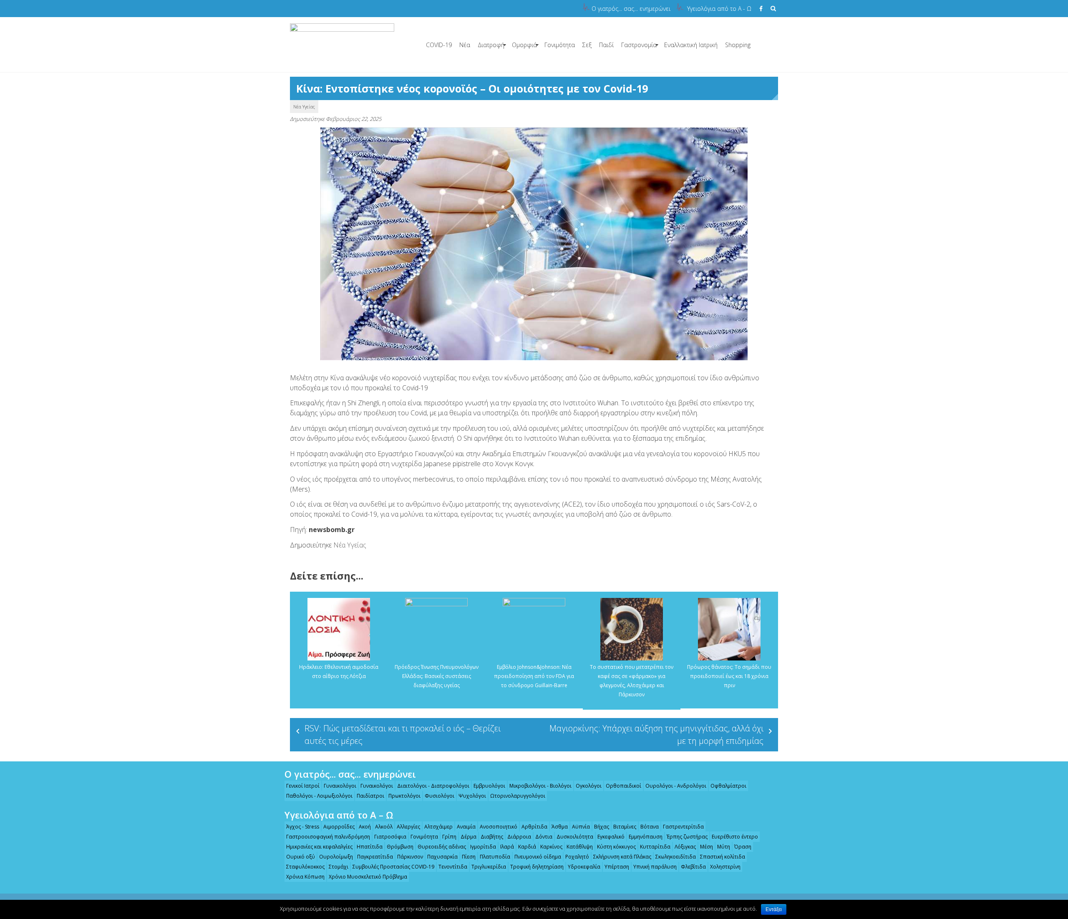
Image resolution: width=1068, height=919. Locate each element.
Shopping (738, 45)
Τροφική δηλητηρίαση (537, 866)
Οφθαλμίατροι (728, 785)
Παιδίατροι (370, 795)
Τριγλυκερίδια (488, 866)
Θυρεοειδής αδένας (442, 846)
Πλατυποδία (495, 856)
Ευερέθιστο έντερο (735, 836)
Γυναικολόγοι (340, 785)
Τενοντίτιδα (452, 866)
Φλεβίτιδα (693, 866)
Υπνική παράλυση (655, 866)
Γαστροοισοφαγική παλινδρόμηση (328, 836)
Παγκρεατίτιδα (375, 856)
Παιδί (606, 45)
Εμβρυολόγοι (489, 785)
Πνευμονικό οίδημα (537, 856)
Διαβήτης (492, 836)
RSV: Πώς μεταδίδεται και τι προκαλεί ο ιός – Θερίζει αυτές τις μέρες (403, 734)
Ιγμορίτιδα (483, 846)
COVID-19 (439, 45)
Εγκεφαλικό (611, 836)
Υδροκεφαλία (584, 866)
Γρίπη (449, 836)
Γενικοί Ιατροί (303, 785)
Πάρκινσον (410, 856)
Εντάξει (774, 909)
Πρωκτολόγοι (404, 795)
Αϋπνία (581, 826)
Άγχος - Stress (302, 826)
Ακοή (365, 826)
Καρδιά (527, 846)
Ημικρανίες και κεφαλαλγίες (319, 846)
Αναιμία (466, 826)
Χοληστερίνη (725, 866)
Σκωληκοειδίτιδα (675, 856)
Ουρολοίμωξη (336, 856)
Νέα (464, 45)
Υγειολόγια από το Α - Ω (719, 9)
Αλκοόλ (384, 826)
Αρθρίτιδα (534, 826)
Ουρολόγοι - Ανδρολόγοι (675, 785)
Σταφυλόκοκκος (305, 866)
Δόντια (543, 836)
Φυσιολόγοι (439, 795)
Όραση (742, 846)
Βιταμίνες (624, 826)
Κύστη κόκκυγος (616, 846)
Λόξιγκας (685, 846)
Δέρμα (468, 836)
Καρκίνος (551, 846)
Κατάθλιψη (580, 846)
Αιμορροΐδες (339, 826)
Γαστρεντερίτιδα (683, 826)
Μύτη (723, 846)
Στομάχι (338, 866)
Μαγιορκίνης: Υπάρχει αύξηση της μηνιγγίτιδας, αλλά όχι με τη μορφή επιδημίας (656, 734)
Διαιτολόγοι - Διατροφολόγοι (433, 785)
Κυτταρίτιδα (655, 846)
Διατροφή (491, 45)
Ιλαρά (507, 846)
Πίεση (469, 856)
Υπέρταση (617, 866)
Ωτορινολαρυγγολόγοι (517, 795)
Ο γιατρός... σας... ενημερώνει (631, 9)
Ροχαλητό (577, 856)
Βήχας (601, 826)
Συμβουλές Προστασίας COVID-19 (393, 866)
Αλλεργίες (408, 826)
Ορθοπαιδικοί (623, 785)
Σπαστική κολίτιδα (722, 856)
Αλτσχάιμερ (438, 826)
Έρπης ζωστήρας (687, 836)
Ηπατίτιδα (370, 846)
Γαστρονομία (639, 45)
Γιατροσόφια (390, 836)
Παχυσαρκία (442, 856)
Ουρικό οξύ (300, 856)
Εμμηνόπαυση (645, 836)
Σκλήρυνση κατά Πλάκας (622, 856)
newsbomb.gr (332, 529)
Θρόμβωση (400, 846)
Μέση (706, 846)
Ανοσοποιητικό (498, 826)
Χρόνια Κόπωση (305, 876)
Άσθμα (560, 826)
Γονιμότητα (559, 45)
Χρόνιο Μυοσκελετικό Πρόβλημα (368, 876)
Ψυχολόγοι (472, 795)
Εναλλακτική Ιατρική (691, 45)
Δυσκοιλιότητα (575, 836)
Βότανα (649, 826)
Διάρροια (519, 836)
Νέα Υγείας (304, 106)
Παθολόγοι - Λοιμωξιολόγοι (319, 795)
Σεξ (587, 45)
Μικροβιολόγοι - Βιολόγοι (540, 785)
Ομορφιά (524, 45)
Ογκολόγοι (589, 785)
